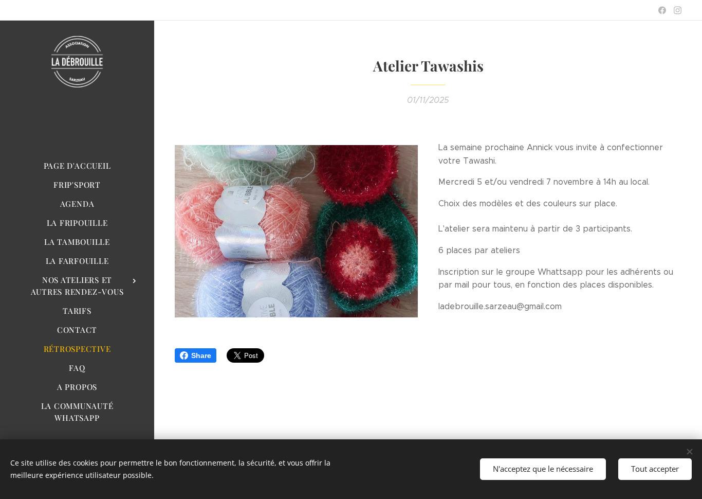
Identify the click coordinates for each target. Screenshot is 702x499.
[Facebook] (662, 10)
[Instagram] (677, 10)
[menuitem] (77, 166)
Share (201, 355)
